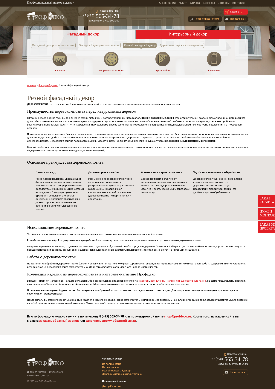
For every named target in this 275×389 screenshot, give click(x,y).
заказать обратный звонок (59, 321)
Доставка (209, 2)
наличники (173, 281)
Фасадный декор (83, 34)
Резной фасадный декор (139, 45)
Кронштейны (163, 71)
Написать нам (237, 19)
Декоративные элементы (111, 71)
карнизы (144, 281)
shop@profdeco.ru (177, 316)
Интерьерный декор (188, 34)
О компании (167, 2)
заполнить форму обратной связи (111, 321)
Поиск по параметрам (207, 19)
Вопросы (224, 2)
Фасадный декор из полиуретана (53, 45)
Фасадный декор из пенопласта (99, 45)
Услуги (182, 2)
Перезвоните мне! (109, 11)
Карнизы (60, 71)
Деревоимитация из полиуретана (181, 45)
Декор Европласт (112, 386)
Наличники (214, 71)
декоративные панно (193, 281)
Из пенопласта (110, 367)
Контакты (238, 2)
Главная (31, 85)
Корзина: (236, 11)
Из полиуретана (111, 364)
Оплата (195, 2)
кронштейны (158, 281)
